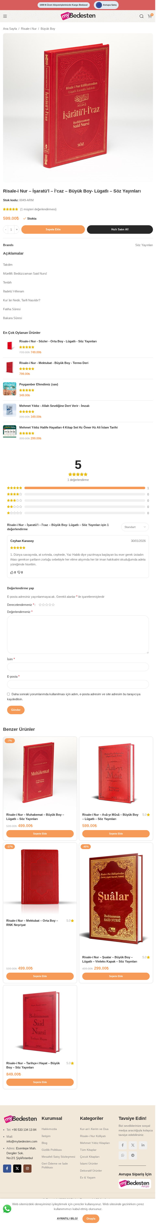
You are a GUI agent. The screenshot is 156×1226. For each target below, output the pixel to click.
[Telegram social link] (133, 1155)
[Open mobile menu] (5, 16)
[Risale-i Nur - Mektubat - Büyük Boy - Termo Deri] (9, 368)
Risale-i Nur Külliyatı (93, 1136)
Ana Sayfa (10, 28)
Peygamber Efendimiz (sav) (38, 384)
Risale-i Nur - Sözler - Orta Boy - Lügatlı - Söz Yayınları (58, 341)
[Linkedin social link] (143, 1145)
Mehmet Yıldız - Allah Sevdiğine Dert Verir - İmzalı (54, 405)
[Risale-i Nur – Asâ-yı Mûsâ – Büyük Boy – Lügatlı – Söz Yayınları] (116, 773)
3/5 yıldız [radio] (46, 604)
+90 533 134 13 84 (23, 1129)
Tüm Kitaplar (88, 1149)
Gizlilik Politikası (52, 1149)
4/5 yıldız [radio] (49, 604)
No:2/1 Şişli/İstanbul (19, 1158)
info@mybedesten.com (21, 1141)
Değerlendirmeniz (19, 612)
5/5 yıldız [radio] (53, 604)
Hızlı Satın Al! (120, 229)
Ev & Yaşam (87, 1177)
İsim (11, 659)
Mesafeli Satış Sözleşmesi (58, 1156)
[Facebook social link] (7, 1169)
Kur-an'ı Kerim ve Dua (94, 1129)
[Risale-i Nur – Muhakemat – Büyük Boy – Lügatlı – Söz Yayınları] (40, 773)
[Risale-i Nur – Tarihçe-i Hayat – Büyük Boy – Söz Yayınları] (40, 1022)
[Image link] (20, 1119)
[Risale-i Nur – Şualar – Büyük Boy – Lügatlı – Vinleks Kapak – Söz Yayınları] (116, 898)
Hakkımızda (49, 1129)
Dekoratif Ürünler (91, 1170)
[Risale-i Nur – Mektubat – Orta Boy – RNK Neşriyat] (40, 879)
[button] (40, 833)
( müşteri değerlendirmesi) (38, 209)
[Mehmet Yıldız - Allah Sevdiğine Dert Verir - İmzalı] (9, 411)
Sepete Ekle (53, 229)
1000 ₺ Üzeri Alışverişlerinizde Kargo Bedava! (64, 5)
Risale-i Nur (29, 28)
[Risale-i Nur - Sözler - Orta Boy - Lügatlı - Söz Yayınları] (9, 346)
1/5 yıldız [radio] (40, 604)
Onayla (91, 1218)
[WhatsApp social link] (123, 1155)
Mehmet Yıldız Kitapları (95, 1143)
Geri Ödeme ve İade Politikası (55, 1165)
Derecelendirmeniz (20, 604)
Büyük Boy (48, 28)
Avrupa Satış (110, 5)
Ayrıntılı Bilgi (67, 1218)
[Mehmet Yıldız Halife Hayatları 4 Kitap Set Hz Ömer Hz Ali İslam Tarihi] (9, 433)
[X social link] (17, 1169)
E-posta (13, 676)
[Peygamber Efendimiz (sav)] (9, 389)
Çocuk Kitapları (90, 1156)
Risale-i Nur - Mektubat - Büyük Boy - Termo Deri (53, 363)
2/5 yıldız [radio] (43, 604)
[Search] (142, 16)
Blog (44, 1143)
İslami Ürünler (89, 1163)
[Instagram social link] (27, 1169)
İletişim (46, 1136)
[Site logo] (78, 16)
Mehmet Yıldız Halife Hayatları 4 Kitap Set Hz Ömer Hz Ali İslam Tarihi (68, 427)
